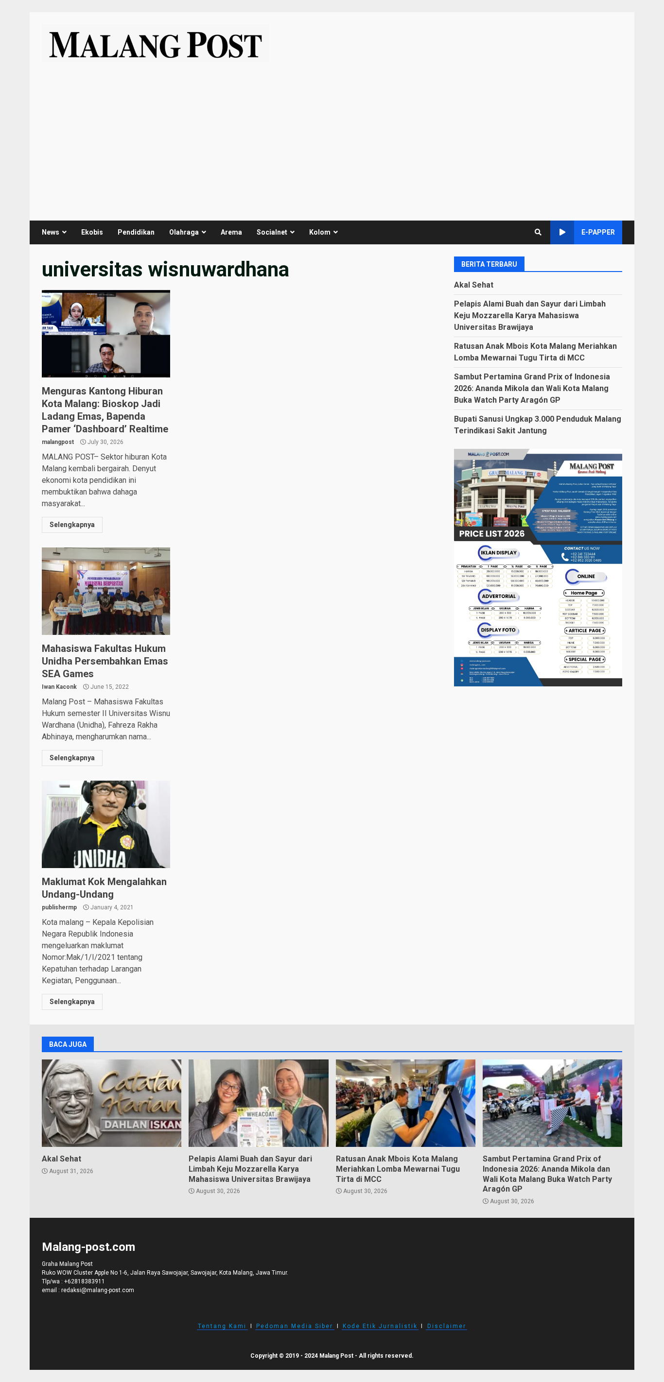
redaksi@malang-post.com (97, 1290)
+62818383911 (84, 1281)
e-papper (598, 232)
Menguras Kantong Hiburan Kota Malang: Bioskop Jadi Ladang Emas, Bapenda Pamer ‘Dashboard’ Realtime (106, 333)
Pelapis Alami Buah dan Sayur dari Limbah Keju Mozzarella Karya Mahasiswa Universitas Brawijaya (530, 315)
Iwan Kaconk (59, 686)
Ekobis (92, 232)
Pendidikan (136, 232)
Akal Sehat (473, 284)
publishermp (59, 907)
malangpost (58, 442)
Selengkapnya (72, 525)
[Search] (538, 232)
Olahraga (184, 232)
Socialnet (272, 232)
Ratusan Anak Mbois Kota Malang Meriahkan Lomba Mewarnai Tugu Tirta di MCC (405, 1103)
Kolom (320, 232)
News (50, 232)
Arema (231, 232)
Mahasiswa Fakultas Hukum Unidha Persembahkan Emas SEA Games (106, 591)
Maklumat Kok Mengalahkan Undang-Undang (106, 824)
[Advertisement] (332, 136)
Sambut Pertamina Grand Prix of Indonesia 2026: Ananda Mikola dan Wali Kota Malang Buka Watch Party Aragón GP (532, 388)
